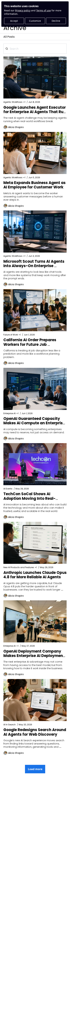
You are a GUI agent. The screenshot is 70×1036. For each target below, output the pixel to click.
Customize (35, 20)
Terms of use (43, 10)
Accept (14, 20)
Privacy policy (22, 10)
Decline (56, 20)
